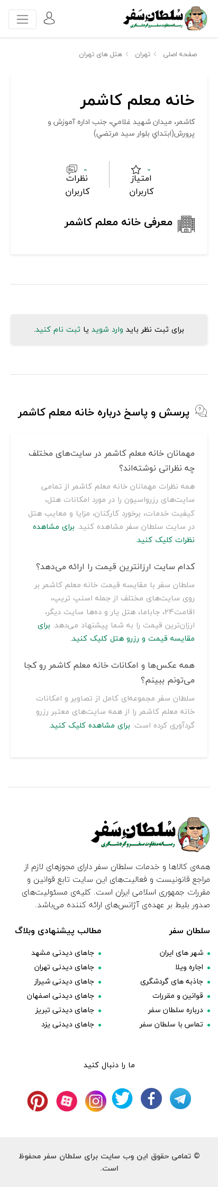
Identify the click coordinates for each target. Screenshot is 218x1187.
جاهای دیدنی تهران (64, 966)
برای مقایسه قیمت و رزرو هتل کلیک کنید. (116, 631)
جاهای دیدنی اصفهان (60, 995)
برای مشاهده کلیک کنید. (89, 725)
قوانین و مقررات (177, 995)
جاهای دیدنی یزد (67, 1024)
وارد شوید (107, 329)
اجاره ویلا (189, 966)
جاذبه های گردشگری (171, 981)
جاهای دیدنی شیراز (64, 981)
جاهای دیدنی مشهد (62, 952)
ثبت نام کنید (57, 329)
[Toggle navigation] (22, 19)
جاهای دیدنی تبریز (64, 1009)
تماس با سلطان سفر (171, 1024)
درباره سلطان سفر (175, 1009)
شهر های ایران (181, 952)
